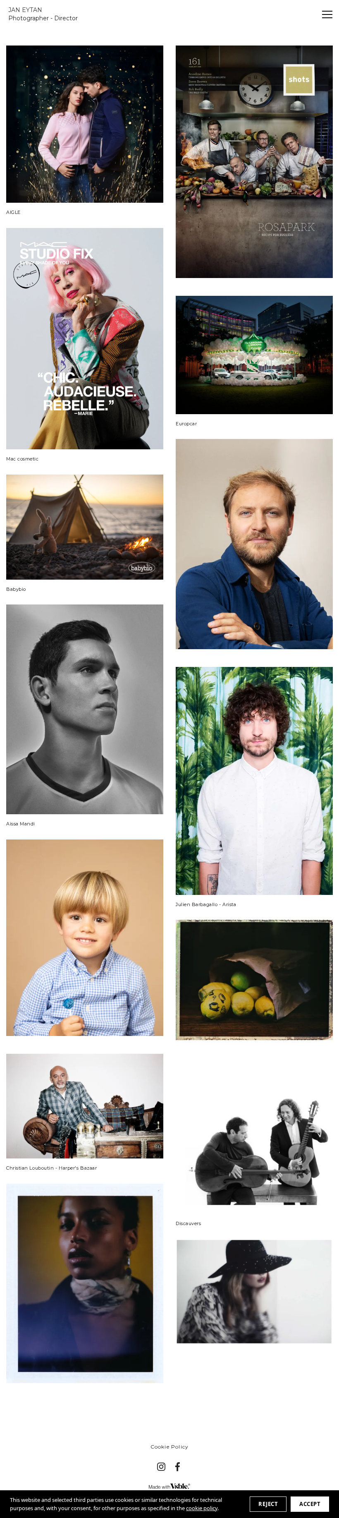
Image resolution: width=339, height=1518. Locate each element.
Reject (268, 1504)
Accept (309, 1504)
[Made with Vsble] (169, 1486)
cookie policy (201, 1508)
